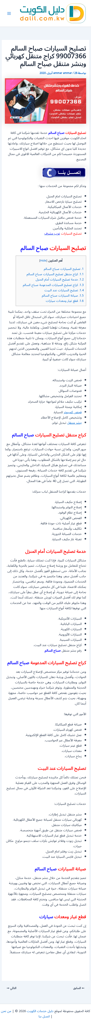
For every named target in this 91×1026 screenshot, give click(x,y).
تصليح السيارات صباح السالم (64, 269)
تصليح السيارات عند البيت (64, 290)
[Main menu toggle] (9, 13)
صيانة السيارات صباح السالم (63, 295)
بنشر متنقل (74, 422)
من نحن (6, 1011)
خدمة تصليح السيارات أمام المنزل (60, 279)
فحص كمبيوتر (73, 412)
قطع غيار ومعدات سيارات (65, 301)
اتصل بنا (44, 1016)
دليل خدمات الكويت (40, 1011)
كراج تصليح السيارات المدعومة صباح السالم (53, 285)
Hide (43, 261)
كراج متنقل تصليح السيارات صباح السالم (55, 274)
